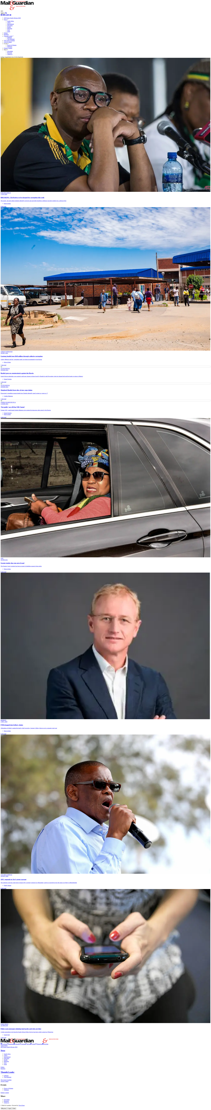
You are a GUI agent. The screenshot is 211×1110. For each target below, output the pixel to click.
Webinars (6, 1090)
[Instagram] (2, 15)
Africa (5, 1055)
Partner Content (5, 1092)
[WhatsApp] (9, 15)
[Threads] (5, 15)
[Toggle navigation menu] (2, 11)
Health (5, 1060)
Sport (5, 1064)
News (3, 1050)
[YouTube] (10, 15)
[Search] (6, 13)
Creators (5, 1045)
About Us (6, 1102)
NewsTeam (22, 1105)
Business (3, 1068)
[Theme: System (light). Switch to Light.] (3, 13)
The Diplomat (7, 1077)
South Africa (7, 1054)
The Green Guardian (6, 1080)
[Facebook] (1, 15)
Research (6, 1101)
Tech (5, 1063)
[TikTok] (6, 15)
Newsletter (7, 1099)
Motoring (6, 1061)
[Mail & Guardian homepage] (105, 5)
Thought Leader (7, 1072)
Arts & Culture (4, 1081)
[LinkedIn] (4, 15)
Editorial (6, 1075)
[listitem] (4, 1044)
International (7, 1057)
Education (6, 1058)
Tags (2, 1045)
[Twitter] (8, 15)
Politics (2, 1067)
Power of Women (8, 1088)
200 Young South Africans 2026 (9, 1047)
